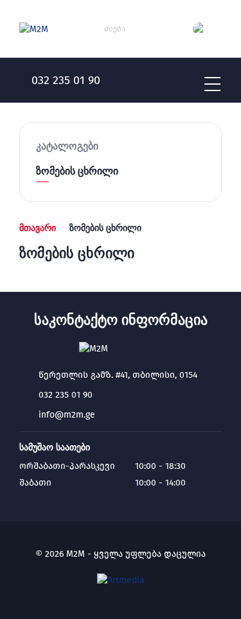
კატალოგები (67, 145)
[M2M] (33, 29)
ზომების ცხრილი (77, 170)
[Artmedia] (121, 580)
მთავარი (37, 228)
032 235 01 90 (66, 394)
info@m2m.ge (67, 414)
